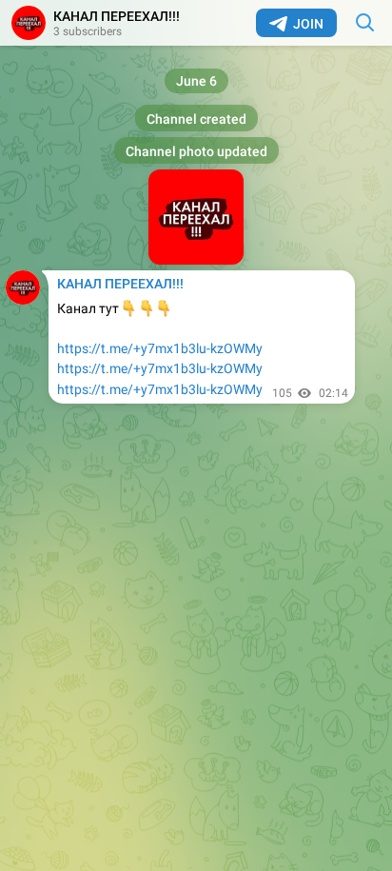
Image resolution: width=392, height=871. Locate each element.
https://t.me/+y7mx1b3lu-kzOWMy (160, 348)
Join (308, 23)
